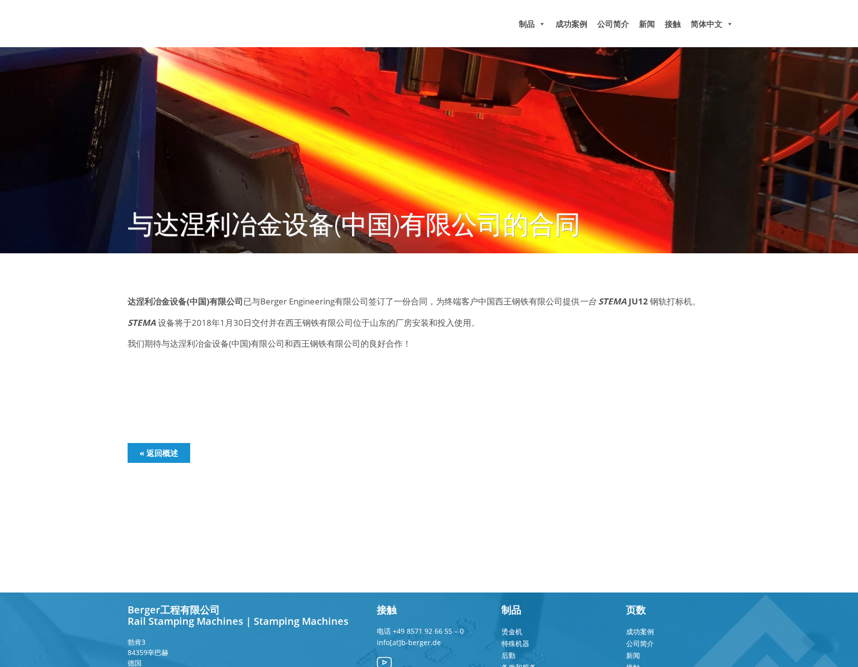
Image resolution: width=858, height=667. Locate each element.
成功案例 (571, 23)
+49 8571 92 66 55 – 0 (428, 631)
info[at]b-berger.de (409, 642)
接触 (673, 23)
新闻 (647, 23)
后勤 (508, 655)
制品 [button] (527, 23)
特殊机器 (515, 643)
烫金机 (511, 631)
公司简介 (613, 23)
